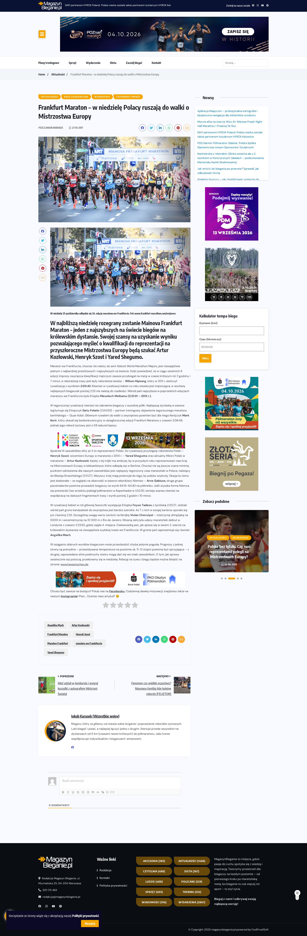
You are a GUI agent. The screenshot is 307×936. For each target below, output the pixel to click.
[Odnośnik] (102, 792)
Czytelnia (154, 871)
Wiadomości (154, 902)
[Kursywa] (68, 792)
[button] (222, 578)
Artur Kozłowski (81, 625)
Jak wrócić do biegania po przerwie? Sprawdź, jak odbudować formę (228, 171)
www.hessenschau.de (74, 564)
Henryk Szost (83, 634)
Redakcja (105, 870)
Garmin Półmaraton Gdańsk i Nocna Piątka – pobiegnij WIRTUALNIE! (229, 551)
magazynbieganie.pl (223, 929)
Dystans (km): (208, 323)
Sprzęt (72, 63)
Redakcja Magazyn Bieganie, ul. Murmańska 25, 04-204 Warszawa (59, 881)
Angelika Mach (55, 625)
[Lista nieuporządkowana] (87, 792)
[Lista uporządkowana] (82, 792)
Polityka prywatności (113, 885)
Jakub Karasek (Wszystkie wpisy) (95, 716)
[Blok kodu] (97, 792)
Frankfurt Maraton (57, 634)
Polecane (191, 881)
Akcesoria (154, 861)
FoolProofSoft (260, 929)
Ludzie (154, 881)
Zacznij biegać (134, 63)
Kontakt (156, 63)
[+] (112, 792)
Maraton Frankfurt (57, 643)
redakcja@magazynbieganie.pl (61, 897)
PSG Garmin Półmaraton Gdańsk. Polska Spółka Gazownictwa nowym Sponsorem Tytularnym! (119, 5)
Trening (192, 891)
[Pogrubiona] (63, 792)
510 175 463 (49, 890)
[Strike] (78, 792)
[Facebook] (74, 747)
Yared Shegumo (55, 652)
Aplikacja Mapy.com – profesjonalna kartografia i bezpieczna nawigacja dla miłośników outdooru (227, 113)
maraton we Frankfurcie (89, 643)
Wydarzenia (93, 63)
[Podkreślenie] (73, 792)
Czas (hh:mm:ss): (210, 339)
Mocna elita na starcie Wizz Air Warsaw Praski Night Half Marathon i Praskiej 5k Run (229, 124)
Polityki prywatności (85, 916)
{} (107, 792)
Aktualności (58, 74)
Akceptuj (90, 923)
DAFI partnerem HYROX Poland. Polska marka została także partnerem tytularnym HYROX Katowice (229, 134)
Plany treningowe (48, 63)
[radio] (106, 606)
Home (41, 74)
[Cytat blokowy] (92, 792)
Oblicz (205, 358)
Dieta (113, 63)
